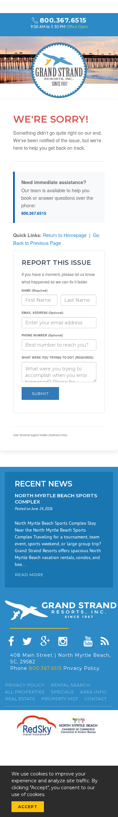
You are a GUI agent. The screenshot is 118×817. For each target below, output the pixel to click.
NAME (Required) (35, 290)
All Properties (25, 691)
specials (62, 691)
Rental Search (70, 685)
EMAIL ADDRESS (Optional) (42, 313)
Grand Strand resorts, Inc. (59, 70)
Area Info (93, 691)
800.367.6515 (63, 20)
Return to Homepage (65, 234)
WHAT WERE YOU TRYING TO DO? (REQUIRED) (57, 357)
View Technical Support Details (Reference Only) (40, 435)
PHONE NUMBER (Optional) (42, 335)
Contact (95, 698)
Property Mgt (59, 698)
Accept (27, 806)
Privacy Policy (81, 668)
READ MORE (29, 574)
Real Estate (20, 698)
